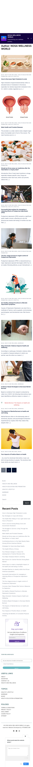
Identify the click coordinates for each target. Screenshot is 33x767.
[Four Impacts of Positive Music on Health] (16, 438)
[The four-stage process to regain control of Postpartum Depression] (16, 238)
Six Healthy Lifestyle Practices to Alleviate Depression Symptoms (14, 303)
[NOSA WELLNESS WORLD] (3, 38)
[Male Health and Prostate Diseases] (16, 107)
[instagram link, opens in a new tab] (19, 730)
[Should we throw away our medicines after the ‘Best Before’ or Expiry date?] (16, 151)
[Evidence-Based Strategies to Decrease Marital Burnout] (16, 371)
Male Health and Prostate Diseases (12, 127)
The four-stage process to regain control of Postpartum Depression (14, 256)
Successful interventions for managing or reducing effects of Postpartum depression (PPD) (14, 211)
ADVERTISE (4, 678)
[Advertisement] (16, 16)
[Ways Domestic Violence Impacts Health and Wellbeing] (16, 330)
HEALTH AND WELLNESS (11, 74)
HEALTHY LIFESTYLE (13, 76)
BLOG (2, 74)
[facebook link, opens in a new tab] (13, 730)
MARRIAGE (21, 343)
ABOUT (3, 676)
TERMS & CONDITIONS (8, 707)
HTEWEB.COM (26, 727)
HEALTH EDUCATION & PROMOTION (11, 698)
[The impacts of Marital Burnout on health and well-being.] (16, 404)
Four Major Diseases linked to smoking (13, 556)
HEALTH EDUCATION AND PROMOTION (13, 486)
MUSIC (19, 451)
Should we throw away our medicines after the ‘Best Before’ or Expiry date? (15, 168)
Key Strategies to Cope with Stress (12, 516)
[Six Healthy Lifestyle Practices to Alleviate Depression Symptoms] (16, 283)
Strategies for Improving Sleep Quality (13, 546)
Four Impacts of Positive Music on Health (13, 454)
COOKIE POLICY (6, 714)
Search (4, 499)
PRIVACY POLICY (6, 709)
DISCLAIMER (5, 711)
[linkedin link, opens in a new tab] (16, 730)
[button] (28, 38)
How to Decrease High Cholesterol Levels (14, 79)
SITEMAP (3, 716)
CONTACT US (5, 681)
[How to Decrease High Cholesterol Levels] (16, 63)
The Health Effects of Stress (10, 549)
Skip (21, 763)
